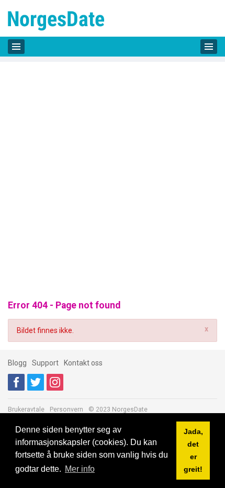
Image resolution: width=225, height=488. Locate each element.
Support (45, 363)
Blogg (17, 363)
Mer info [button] (80, 468)
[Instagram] (55, 382)
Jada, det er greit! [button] (193, 450)
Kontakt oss (83, 363)
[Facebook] (16, 382)
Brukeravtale (26, 409)
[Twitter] (35, 382)
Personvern (66, 409)
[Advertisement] (112, 174)
